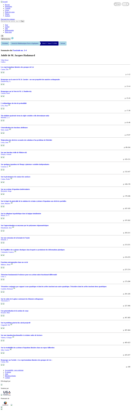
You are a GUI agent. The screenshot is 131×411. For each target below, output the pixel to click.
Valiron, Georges (6, 337)
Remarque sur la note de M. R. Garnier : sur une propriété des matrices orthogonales (30, 79)
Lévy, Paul (4, 105)
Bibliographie (9, 30)
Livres (7, 10)
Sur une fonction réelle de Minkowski (14, 152)
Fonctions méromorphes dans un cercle (14, 262)
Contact (7, 378)
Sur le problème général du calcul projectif (15, 323)
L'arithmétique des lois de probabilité (14, 103)
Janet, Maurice (5, 203)
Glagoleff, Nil (5, 325)
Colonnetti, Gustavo (7, 252)
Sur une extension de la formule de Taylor (15, 238)
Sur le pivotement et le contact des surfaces (15, 177)
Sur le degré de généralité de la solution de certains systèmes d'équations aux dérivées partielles (33, 201)
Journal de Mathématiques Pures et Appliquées (25, 43)
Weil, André (5, 130)
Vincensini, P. (5, 301)
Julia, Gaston (5, 350)
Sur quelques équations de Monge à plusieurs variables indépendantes (25, 164)
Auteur (7, 27)
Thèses (7, 14)
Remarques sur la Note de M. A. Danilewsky (16, 91)
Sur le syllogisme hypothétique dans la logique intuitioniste (21, 213)
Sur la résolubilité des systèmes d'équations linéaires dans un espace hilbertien (27, 347)
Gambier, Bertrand (7, 289)
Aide (6, 374)
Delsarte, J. (4, 240)
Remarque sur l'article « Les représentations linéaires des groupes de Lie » (26, 360)
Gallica (3, 62)
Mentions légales (10, 376)
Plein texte (8, 32)
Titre (6, 28)
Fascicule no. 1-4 (20, 50)
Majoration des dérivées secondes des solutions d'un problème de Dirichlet (26, 140)
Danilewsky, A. (6, 81)
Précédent (5, 43)
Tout (22, 21)
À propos (8, 372)
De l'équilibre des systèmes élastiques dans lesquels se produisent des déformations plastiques (33, 250)
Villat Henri (4, 60)
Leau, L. (3, 276)
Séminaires (8, 6)
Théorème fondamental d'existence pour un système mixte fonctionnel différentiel (29, 275)
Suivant (63, 43)
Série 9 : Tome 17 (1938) (49, 43)
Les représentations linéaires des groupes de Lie (17, 67)
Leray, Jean (4, 142)
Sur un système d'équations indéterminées (15, 189)
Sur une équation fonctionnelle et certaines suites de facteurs (21, 335)
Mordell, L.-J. (5, 117)
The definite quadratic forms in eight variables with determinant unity (25, 116)
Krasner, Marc (5, 313)
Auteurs (7, 16)
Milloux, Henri (5, 264)
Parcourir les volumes (8, 19)
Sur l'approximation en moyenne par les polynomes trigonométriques (25, 225)
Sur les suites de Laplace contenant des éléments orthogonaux (22, 299)
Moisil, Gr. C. (5, 215)
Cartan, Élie (4, 69)
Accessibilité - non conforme (14, 370)
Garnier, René (5, 93)
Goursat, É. (4, 167)
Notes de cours (10, 12)
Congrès (7, 8)
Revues (7, 5)
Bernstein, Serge (6, 191)
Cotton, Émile (5, 179)
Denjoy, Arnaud (6, 154)
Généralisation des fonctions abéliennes (14, 127)
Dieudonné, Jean (6, 228)
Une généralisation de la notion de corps (14, 311)
